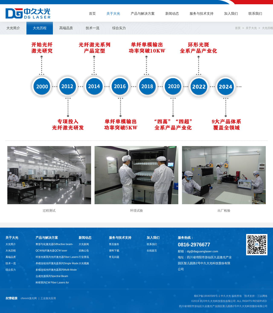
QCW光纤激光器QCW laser (51, 250)
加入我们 (231, 13)
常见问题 (114, 257)
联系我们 (255, 13)
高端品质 (11, 257)
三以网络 (262, 295)
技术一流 (11, 263)
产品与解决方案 (143, 13)
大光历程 (11, 250)
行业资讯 (84, 257)
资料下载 (114, 250)
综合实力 (11, 269)
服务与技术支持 (201, 13)
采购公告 (84, 250)
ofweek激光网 (29, 298)
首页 (92, 13)
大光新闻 (84, 244)
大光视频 (84, 263)
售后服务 (114, 244)
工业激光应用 (48, 298)
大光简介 (11, 244)
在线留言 (152, 250)
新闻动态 (172, 13)
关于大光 (113, 13)
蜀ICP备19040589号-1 (207, 295)
